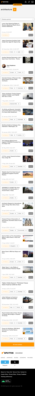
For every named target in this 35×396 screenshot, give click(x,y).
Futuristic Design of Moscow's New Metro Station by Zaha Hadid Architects (11, 79)
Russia (16, 357)
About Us (3, 372)
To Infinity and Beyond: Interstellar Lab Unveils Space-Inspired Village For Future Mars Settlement (11, 111)
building (19, 135)
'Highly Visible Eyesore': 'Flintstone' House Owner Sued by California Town (15, 283)
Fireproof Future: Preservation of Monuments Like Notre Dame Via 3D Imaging (12, 220)
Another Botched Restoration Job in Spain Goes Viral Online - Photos (11, 58)
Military (30, 357)
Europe (12, 72)
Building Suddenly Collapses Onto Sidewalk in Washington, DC (11, 125)
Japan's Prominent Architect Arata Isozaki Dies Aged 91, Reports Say (11, 41)
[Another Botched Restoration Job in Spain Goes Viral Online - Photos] (28, 60)
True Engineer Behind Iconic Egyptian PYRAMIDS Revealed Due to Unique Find (11, 142)
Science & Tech (13, 103)
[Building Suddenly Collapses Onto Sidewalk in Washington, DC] (28, 127)
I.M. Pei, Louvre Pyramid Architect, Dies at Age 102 (11, 157)
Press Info (9, 372)
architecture (6, 9)
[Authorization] (25, 2)
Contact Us (23, 372)
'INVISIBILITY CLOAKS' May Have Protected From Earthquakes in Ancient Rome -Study (11, 189)
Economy (23, 357)
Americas (9, 357)
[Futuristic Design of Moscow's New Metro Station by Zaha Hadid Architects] (28, 80)
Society (12, 150)
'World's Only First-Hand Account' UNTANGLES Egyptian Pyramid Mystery (11, 173)
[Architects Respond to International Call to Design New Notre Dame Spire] (28, 206)
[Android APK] (6, 381)
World (11, 52)
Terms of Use (16, 372)
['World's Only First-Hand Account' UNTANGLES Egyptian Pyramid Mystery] (28, 174)
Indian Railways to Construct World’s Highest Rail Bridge (9, 297)
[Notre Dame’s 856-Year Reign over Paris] (28, 254)
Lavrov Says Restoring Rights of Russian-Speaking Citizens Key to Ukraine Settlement (11, 25)
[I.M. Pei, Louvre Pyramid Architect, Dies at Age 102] (28, 159)
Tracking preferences (6, 376)
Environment (21, 230)
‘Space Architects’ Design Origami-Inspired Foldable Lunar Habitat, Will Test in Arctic (11, 95)
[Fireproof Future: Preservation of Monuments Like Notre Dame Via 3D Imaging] (28, 222)
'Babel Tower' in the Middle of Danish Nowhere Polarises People (11, 268)
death (19, 52)
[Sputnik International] (5, 2)
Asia (11, 307)
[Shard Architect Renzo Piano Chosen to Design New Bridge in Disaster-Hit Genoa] (28, 315)
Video (11, 135)
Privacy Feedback (21, 374)
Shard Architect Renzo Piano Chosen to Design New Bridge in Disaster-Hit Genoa (12, 314)
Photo (11, 88)
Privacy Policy (12, 374)
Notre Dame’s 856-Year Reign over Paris (11, 252)
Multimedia (20, 88)
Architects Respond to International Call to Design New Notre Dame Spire (11, 205)
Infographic (13, 246)
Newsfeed (20, 166)
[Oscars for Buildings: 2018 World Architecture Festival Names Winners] (28, 331)
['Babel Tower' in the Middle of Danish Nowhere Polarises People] (28, 270)
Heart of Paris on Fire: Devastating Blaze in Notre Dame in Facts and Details (11, 237)
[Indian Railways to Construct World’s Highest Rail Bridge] (28, 299)
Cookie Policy (4, 374)
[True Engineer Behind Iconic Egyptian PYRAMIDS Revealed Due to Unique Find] (28, 143)
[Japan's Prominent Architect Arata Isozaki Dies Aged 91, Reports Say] (28, 43)
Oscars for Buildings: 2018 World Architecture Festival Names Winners (11, 330)
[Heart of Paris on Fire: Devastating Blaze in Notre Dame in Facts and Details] (28, 238)
